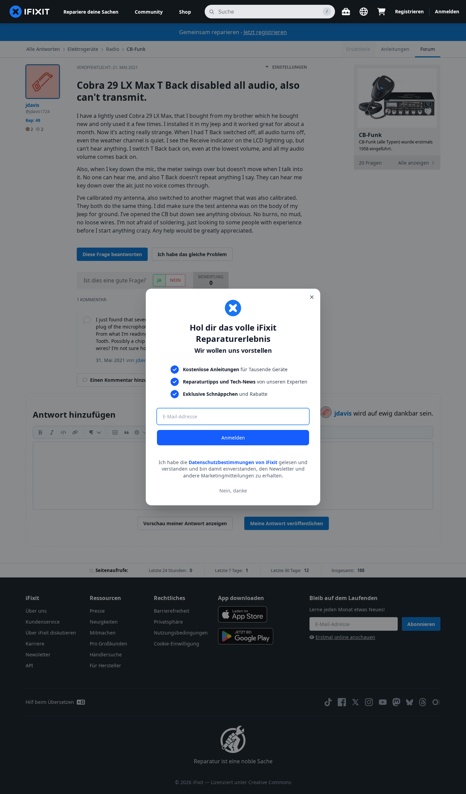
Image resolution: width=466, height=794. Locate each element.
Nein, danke (233, 490)
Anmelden (233, 437)
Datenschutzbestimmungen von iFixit (233, 462)
